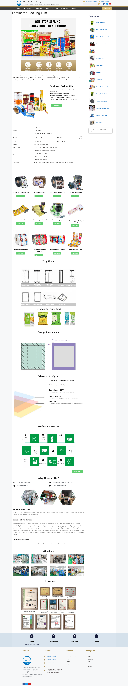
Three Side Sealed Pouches (103, 36)
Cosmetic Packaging (101, 101)
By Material (38, 8)
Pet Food (98, 72)
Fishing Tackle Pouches (102, 94)
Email (31, 642)
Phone (96, 642)
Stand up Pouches (100, 22)
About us (64, 8)
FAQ (57, 8)
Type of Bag (99, 79)
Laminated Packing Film (102, 86)
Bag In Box (99, 122)
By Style (48, 8)
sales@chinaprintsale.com (91, 1)
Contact (73, 8)
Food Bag (98, 51)
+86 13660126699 (105, 1)
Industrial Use (99, 58)
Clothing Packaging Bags (102, 108)
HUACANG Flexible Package (32, 2)
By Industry (27, 8)
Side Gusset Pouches (101, 29)
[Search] (99, 4)
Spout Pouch (99, 65)
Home (19, 8)
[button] (14, 102)
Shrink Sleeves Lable (101, 115)
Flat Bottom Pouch (101, 44)
